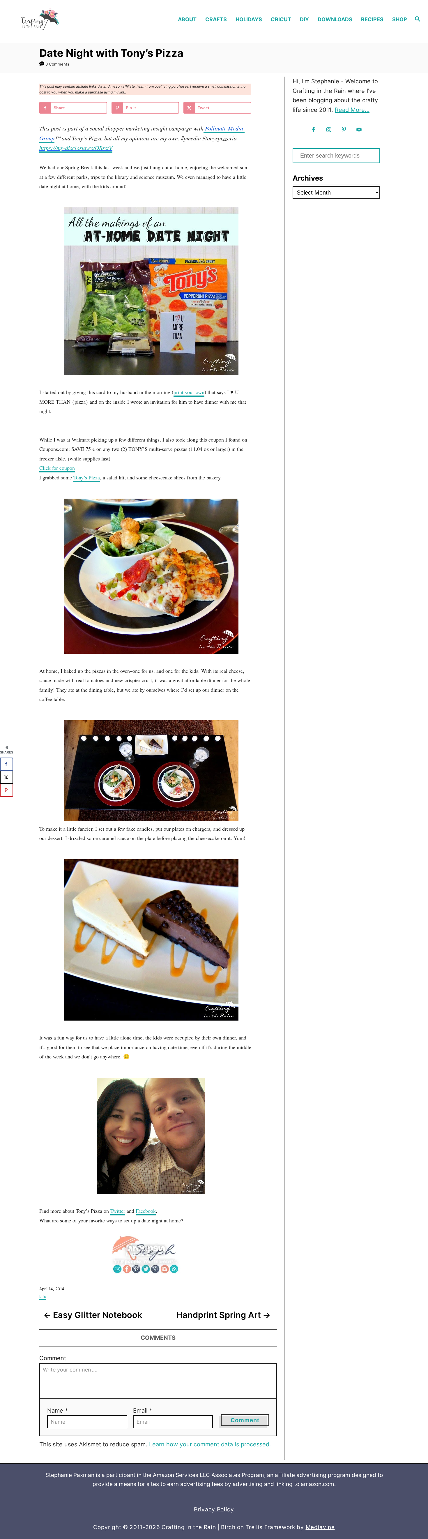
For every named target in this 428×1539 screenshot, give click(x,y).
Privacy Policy (214, 1509)
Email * (142, 1410)
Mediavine (320, 1527)
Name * (57, 1410)
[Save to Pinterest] (6, 790)
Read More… (352, 109)
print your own (189, 392)
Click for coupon (57, 467)
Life (42, 1296)
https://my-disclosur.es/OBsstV (75, 147)
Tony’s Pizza (86, 477)
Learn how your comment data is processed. (210, 1444)
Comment (52, 1358)
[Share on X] (6, 777)
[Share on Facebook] (6, 764)
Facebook (146, 1210)
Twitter (117, 1210)
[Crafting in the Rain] (56, 19)
